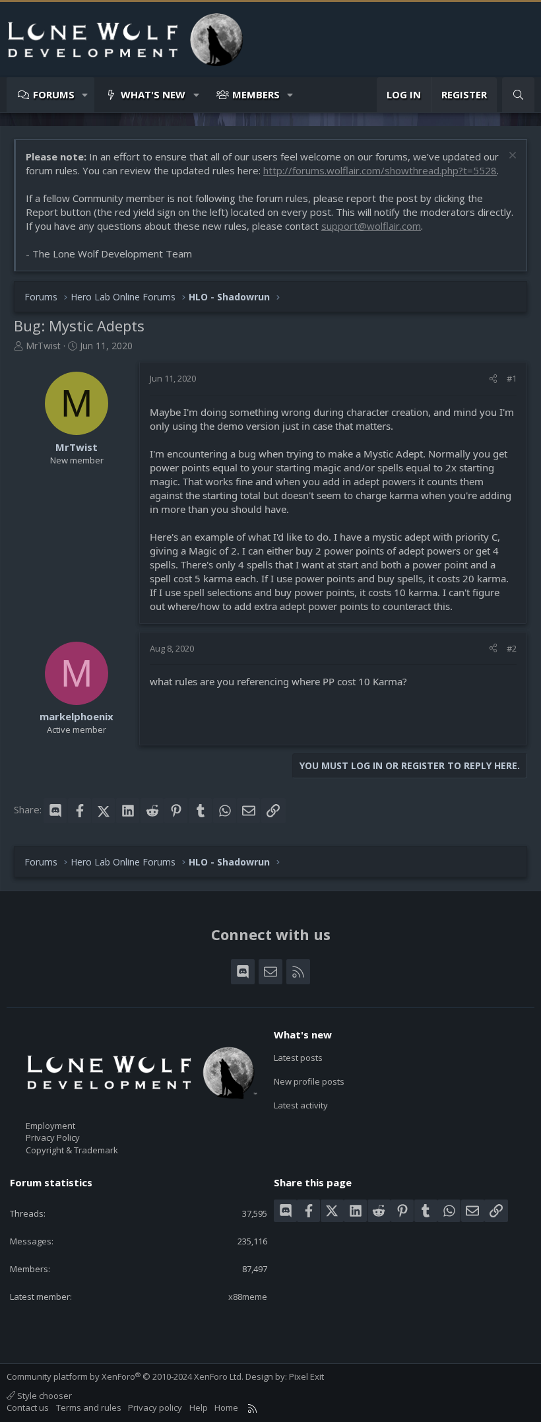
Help (198, 1407)
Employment (50, 1126)
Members (256, 94)
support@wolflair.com (371, 225)
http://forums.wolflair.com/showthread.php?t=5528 (380, 170)
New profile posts (309, 1081)
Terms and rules (88, 1407)
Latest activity (301, 1105)
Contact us (28, 1407)
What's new (153, 94)
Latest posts (298, 1058)
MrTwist (43, 345)
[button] (85, 94)
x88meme (247, 1297)
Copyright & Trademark (72, 1150)
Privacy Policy (53, 1137)
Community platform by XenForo (125, 1376)
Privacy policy (155, 1407)
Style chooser (43, 1396)
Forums (54, 94)
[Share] (493, 378)
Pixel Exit (306, 1376)
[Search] (518, 94)
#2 (512, 648)
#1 (512, 378)
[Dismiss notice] (511, 157)
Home (226, 1407)
